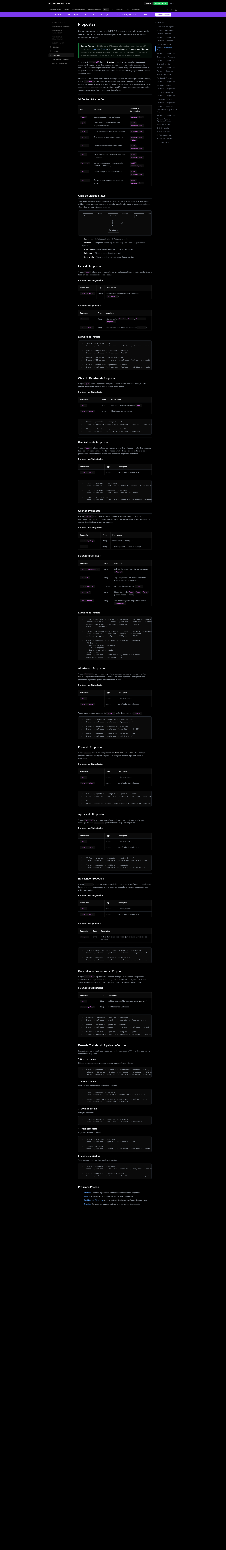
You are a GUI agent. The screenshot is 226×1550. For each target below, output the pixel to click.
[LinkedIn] (176, 10)
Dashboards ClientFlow (61, 59)
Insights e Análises (59, 63)
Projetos (87, 1204)
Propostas (56, 55)
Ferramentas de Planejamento (58, 32)
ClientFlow (119, 9)
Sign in (148, 3)
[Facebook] (171, 10)
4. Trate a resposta (164, 135)
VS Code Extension (78, 9)
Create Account (160, 3)
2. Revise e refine (163, 128)
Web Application (55, 9)
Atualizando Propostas (165, 78)
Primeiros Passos (58, 23)
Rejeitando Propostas (164, 99)
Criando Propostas (163, 64)
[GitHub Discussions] (167, 10)
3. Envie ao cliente (163, 131)
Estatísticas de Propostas (166, 57)
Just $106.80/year (163, 15)
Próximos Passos (163, 142)
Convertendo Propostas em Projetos (167, 111)
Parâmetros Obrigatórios (166, 37)
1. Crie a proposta (163, 124)
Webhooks (136, 9)
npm (94, 49)
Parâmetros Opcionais (165, 41)
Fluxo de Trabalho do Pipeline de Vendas (164, 120)
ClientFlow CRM (58, 43)
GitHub (104, 49)
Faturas (55, 51)
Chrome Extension (94, 9)
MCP (105, 9)
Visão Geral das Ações (165, 27)
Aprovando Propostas (165, 92)
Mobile (66, 9)
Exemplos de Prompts (164, 44)
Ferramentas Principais (61, 27)
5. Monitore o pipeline (165, 138)
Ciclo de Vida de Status (165, 30)
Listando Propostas (164, 34)
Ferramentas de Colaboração (58, 38)
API (128, 9)
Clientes (56, 47)
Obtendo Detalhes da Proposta (164, 49)
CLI (112, 9)
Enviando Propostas (164, 85)
